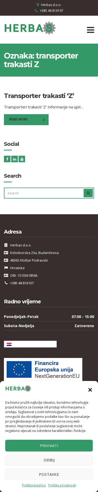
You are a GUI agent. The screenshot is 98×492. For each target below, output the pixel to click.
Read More (18, 119)
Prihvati (49, 445)
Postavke (49, 474)
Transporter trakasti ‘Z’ (39, 96)
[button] (90, 389)
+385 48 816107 (51, 10)
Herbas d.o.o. (51, 5)
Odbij (49, 459)
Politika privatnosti (62, 485)
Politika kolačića (34, 485)
